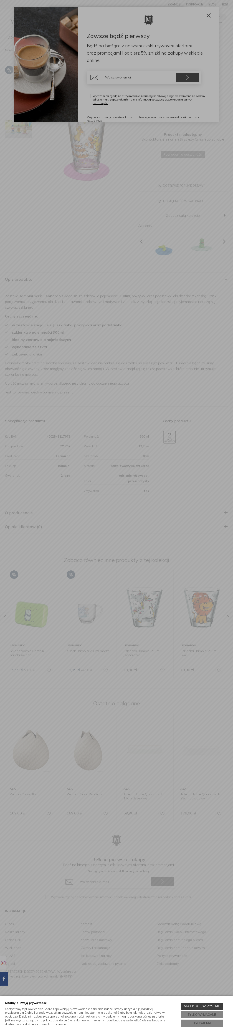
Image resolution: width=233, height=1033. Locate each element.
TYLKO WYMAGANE (202, 1014)
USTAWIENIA (202, 1023)
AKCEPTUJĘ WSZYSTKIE (202, 1006)
